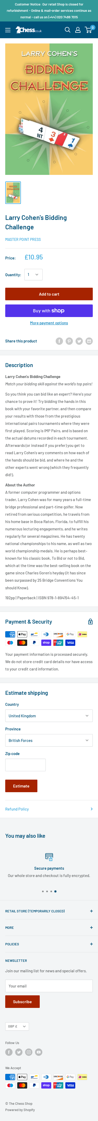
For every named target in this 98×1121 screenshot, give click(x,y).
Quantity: (13, 274)
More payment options (49, 322)
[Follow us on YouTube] (38, 1052)
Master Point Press (23, 239)
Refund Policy (17, 809)
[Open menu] (7, 30)
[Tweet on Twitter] (79, 341)
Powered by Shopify (20, 1110)
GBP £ (12, 1026)
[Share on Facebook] (59, 341)
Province (13, 728)
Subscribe (22, 1001)
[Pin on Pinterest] (69, 341)
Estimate (21, 785)
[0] (88, 30)
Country (12, 704)
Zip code (12, 753)
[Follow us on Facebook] (9, 1052)
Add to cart (49, 293)
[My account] (77, 30)
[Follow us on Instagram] (28, 1052)
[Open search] (68, 30)
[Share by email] (89, 341)
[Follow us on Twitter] (18, 1052)
